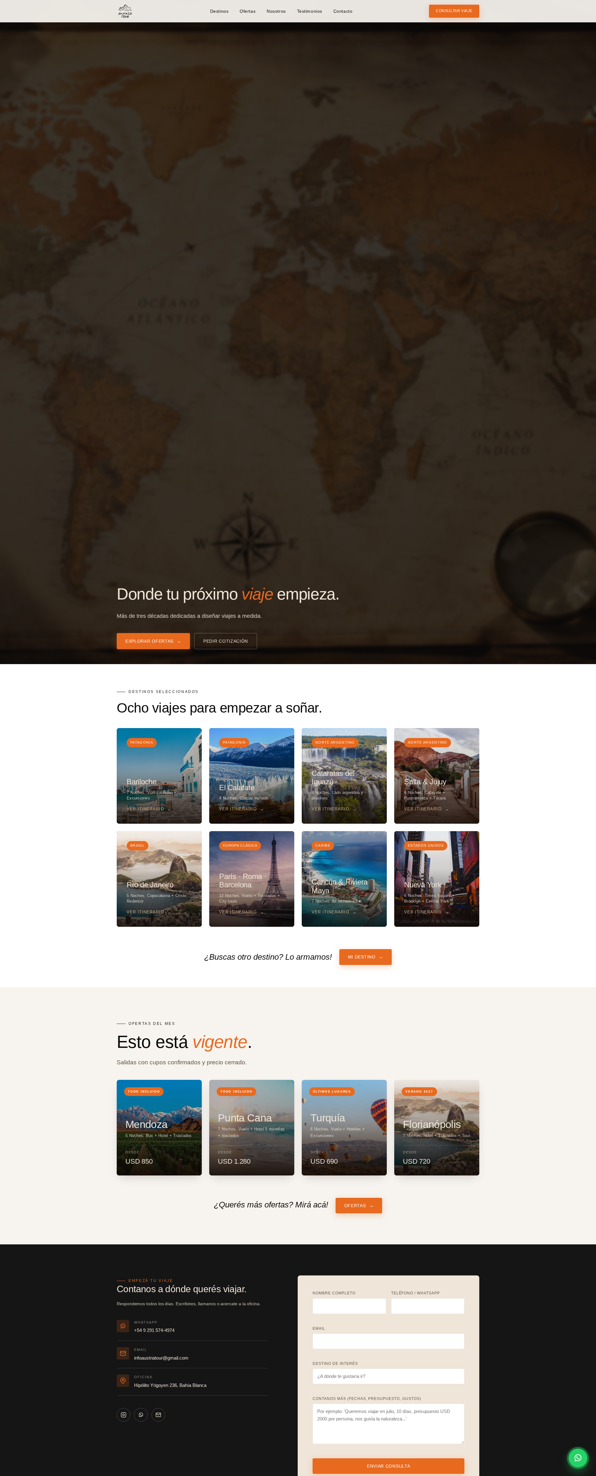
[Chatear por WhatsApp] (578, 1458)
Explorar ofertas (153, 641)
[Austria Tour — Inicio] (125, 11)
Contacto (342, 11)
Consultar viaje (454, 11)
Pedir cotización (225, 641)
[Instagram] (123, 1415)
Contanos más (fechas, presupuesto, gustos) (367, 1399)
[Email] (158, 1415)
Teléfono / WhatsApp (415, 1293)
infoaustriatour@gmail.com (161, 1358)
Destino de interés (335, 1363)
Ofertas (247, 11)
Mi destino (365, 956)
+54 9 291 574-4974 (154, 1330)
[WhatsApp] (141, 1415)
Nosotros (276, 11)
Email (319, 1328)
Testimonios (309, 11)
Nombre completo (334, 1293)
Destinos (219, 11)
